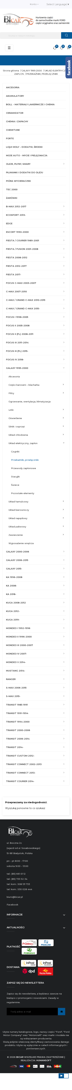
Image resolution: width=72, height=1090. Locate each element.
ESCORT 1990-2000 (17, 232)
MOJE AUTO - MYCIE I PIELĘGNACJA (26, 155)
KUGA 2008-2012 (16, 602)
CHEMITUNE (13, 130)
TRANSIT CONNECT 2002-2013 (24, 764)
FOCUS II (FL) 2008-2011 (19, 334)
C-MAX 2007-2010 (16, 291)
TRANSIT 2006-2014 (17, 738)
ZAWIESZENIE (16, 535)
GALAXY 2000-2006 (17, 551)
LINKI (11, 410)
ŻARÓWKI (11, 198)
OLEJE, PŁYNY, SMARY (18, 164)
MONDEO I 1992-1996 (18, 628)
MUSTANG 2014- (15, 670)
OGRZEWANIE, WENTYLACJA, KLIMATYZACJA (30, 401)
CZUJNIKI (15, 451)
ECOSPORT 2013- (16, 215)
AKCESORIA (12, 87)
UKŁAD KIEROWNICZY (19, 510)
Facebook (12, 904)
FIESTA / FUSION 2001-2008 (22, 249)
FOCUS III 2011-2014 (17, 342)
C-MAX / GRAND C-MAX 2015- (23, 308)
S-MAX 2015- (13, 696)
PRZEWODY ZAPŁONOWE (23, 468)
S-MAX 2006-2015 (16, 687)
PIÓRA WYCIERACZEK (18, 181)
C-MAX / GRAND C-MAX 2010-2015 (25, 300)
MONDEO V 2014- (16, 662)
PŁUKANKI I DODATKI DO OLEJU (24, 172)
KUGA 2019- (13, 619)
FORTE (10, 138)
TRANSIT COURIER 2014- (20, 781)
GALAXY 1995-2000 (17, 368)
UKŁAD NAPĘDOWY (18, 518)
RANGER (11, 679)
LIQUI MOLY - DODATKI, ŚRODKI (24, 147)
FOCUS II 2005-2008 (17, 325)
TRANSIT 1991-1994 (17, 713)
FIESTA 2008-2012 (16, 257)
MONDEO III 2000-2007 (19, 645)
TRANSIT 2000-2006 (18, 730)
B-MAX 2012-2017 (16, 206)
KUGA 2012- (13, 611)
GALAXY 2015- (14, 568)
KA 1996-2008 (14, 577)
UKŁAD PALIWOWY (17, 526)
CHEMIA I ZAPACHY (17, 121)
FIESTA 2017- (13, 274)
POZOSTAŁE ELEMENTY (22, 493)
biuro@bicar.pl (15, 897)
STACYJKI (15, 476)
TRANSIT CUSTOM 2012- (20, 755)
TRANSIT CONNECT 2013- (20, 772)
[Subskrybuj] (61, 1011)
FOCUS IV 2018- (15, 359)
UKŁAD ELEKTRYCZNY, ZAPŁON (23, 443)
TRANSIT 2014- (14, 747)
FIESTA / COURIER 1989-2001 (22, 240)
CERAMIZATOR (14, 113)
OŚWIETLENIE (15, 418)
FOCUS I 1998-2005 (17, 317)
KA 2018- (11, 594)
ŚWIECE (15, 485)
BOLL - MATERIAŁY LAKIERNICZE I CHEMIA (30, 104)
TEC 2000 (11, 189)
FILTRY (11, 393)
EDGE (9, 223)
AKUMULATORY (15, 96)
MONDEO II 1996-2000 (19, 636)
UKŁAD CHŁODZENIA (18, 435)
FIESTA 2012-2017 (16, 266)
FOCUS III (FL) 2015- (17, 351)
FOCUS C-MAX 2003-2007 (21, 283)
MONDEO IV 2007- (16, 653)
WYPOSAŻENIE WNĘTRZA (21, 543)
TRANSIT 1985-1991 (17, 704)
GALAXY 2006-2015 (17, 560)
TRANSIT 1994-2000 (17, 721)
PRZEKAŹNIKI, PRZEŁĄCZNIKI (25, 460)
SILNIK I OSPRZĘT (17, 426)
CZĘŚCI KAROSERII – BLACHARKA (24, 385)
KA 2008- (11, 585)
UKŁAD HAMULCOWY (18, 501)
